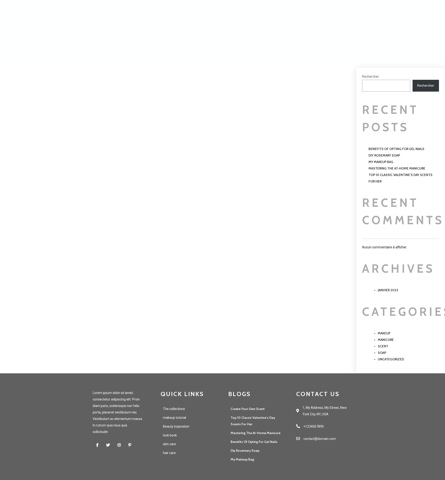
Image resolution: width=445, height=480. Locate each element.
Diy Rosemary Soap (384, 155)
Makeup (384, 333)
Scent (383, 346)
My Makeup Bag (381, 162)
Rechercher (370, 76)
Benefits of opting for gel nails (396, 149)
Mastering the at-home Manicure (397, 168)
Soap (382, 353)
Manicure (386, 340)
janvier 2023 (388, 290)
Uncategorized (391, 359)
